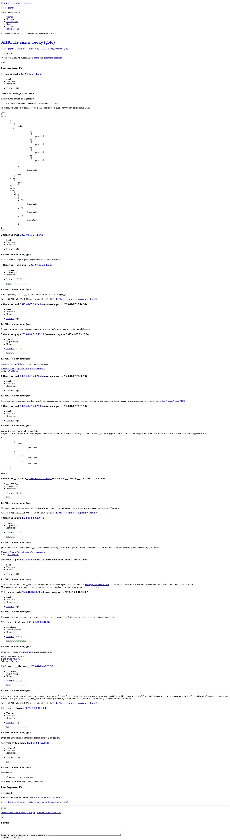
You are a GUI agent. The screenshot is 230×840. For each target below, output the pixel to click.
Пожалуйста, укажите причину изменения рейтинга (25, 835)
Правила (10, 19)
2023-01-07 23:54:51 (40, 478)
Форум (9, 17)
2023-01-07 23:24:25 (31, 376)
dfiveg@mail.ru (13, 659)
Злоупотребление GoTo (11, 364)
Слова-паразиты (37, 368)
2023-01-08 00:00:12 (33, 517)
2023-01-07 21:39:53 (30, 73)
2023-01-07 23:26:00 (31, 406)
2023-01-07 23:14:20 (31, 304)
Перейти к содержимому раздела (16, 3)
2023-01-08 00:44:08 (38, 622)
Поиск (13, 368)
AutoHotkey (33, 49)
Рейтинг (10, 88)
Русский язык (23, 368)
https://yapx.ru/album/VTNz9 (97, 584)
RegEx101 (93, 299)
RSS (3, 62)
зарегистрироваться (53, 58)
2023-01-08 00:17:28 (33, 559)
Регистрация (12, 21)
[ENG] (10, 371)
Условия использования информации (18, 812)
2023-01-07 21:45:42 (31, 234)
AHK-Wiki (57, 299)
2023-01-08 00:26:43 (32, 592)
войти (37, 58)
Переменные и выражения (76, 299)
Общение (21, 49)
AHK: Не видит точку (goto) (28, 42)
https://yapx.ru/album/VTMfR (173, 401)
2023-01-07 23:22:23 (33, 334)
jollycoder (13, 661)
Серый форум (7, 8)
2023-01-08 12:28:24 (38, 742)
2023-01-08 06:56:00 (36, 708)
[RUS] (16, 371)
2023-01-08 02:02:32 (41, 666)
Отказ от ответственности (49, 812)
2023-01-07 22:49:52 (40, 264)
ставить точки (25, 652)
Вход (8, 24)
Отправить (16, 838)
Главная (10, 26)
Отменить (6, 838)
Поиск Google (12, 29)
